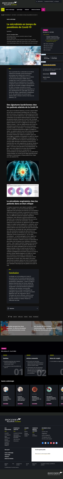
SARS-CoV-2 (20, 316)
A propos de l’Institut (48, 1)
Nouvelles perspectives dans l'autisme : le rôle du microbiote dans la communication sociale (53, 37)
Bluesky (56, 443)
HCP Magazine (8, 434)
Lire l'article (5, 403)
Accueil (2, 14)
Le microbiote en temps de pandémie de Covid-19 (51, 41)
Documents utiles (46, 428)
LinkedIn (48, 443)
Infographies (44, 433)
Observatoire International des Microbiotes (17, 436)
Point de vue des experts (47, 438)
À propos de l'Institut (16, 428)
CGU (13, 463)
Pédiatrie (27, 9)
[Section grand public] (43, 9)
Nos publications (8, 428)
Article (45, 78)
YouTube (51, 443)
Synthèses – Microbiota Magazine (7, 444)
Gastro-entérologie (10, 9)
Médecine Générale (36, 9)
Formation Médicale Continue (35, 429)
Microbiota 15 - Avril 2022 (10, 14)
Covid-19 (15, 316)
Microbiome (35, 316)
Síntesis (30, 316)
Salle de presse (17, 439)
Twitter (45, 443)
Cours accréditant (34, 435)
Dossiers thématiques (7, 440)
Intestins (26, 316)
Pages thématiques (7, 437)
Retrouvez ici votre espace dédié (42, 453)
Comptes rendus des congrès (26, 434)
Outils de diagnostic (46, 435)
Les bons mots (45, 431)
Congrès (26, 428)
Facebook (43, 443)
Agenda (26, 431)
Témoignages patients (46, 437)
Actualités (7, 433)
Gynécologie (19, 9)
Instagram (54, 443)
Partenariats (16, 441)
